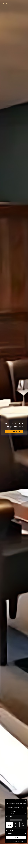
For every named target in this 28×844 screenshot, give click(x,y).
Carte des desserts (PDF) (14, 431)
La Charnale (4, 3)
